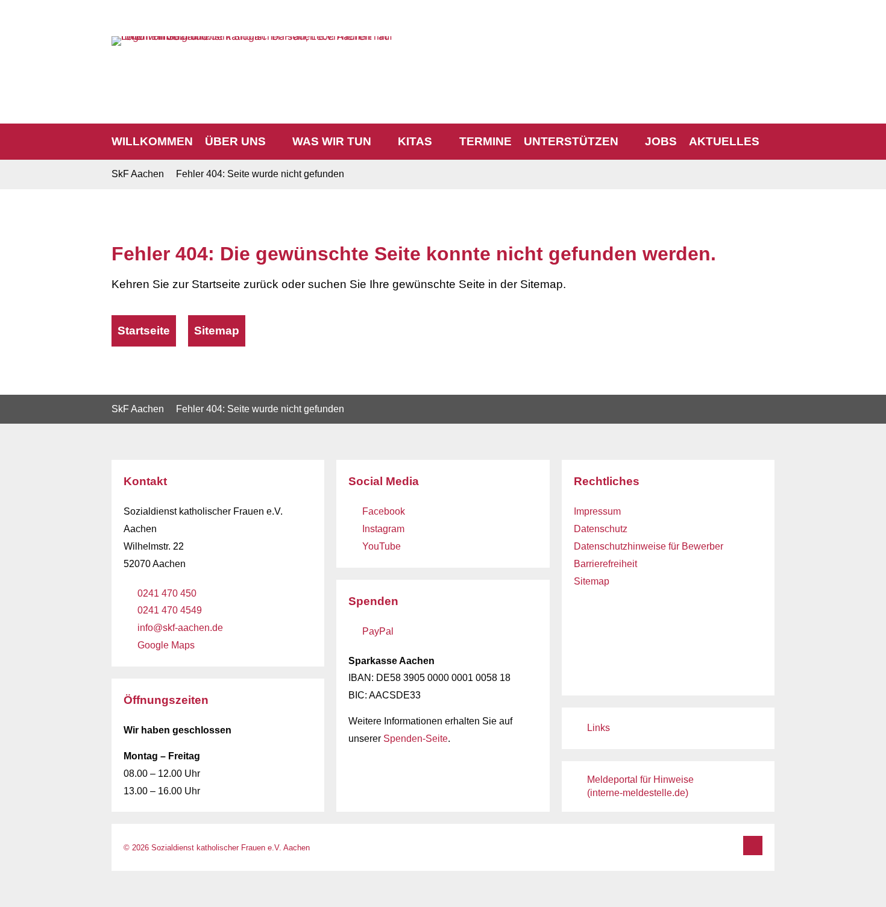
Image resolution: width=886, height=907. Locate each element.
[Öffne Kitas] (441, 141)
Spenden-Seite (415, 738)
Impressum (597, 511)
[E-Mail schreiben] (698, 44)
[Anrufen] (682, 45)
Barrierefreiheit (605, 564)
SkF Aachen (138, 174)
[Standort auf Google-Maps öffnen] (766, 44)
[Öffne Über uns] (274, 141)
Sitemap (591, 581)
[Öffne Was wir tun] (380, 141)
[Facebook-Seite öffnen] (715, 44)
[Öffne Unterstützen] (627, 141)
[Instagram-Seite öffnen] (732, 44)
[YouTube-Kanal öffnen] (749, 44)
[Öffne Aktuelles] (768, 141)
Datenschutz (600, 529)
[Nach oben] (752, 845)
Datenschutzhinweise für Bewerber (648, 546)
